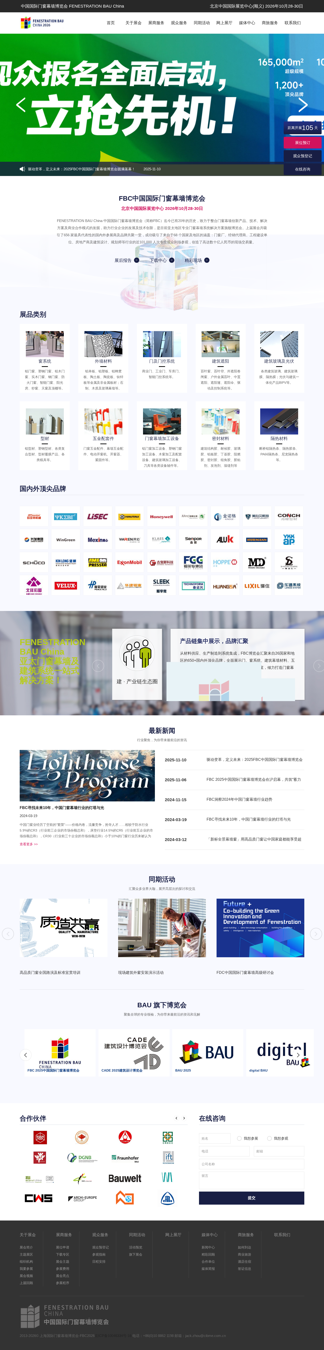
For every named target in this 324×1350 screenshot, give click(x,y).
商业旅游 (244, 1254)
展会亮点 (62, 1276)
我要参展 (26, 1269)
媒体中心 (247, 23)
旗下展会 (135, 1254)
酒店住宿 (244, 1261)
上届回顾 (26, 1283)
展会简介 (26, 1247)
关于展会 (133, 23)
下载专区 (62, 1254)
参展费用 (62, 1269)
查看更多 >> (29, 844)
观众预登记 (302, 156)
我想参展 (251, 1138)
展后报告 (123, 260)
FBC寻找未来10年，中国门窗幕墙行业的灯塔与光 (62, 808)
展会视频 (26, 1276)
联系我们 (293, 23)
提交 (251, 1198)
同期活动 (202, 23)
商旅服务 (270, 23)
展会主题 (62, 1261)
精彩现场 (193, 260)
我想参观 (280, 1138)
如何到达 (244, 1247)
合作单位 (208, 1261)
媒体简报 (208, 1269)
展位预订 (302, 143)
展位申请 (62, 1247)
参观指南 (99, 1254)
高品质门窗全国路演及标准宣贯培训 (50, 973)
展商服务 (156, 23)
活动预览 (135, 1247)
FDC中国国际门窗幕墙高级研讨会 (245, 973)
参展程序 (62, 1283)
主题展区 (26, 1254)
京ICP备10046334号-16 (113, 1336)
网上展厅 (224, 23)
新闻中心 (208, 1247)
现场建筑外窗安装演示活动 (141, 973)
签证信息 (244, 1269)
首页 (111, 23)
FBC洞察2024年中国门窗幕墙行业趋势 (239, 799)
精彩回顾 (208, 1254)
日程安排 (99, 1261)
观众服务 (179, 23)
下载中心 (158, 260)
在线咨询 (302, 169)
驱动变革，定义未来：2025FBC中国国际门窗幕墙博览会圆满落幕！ (94, 169)
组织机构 (26, 1261)
